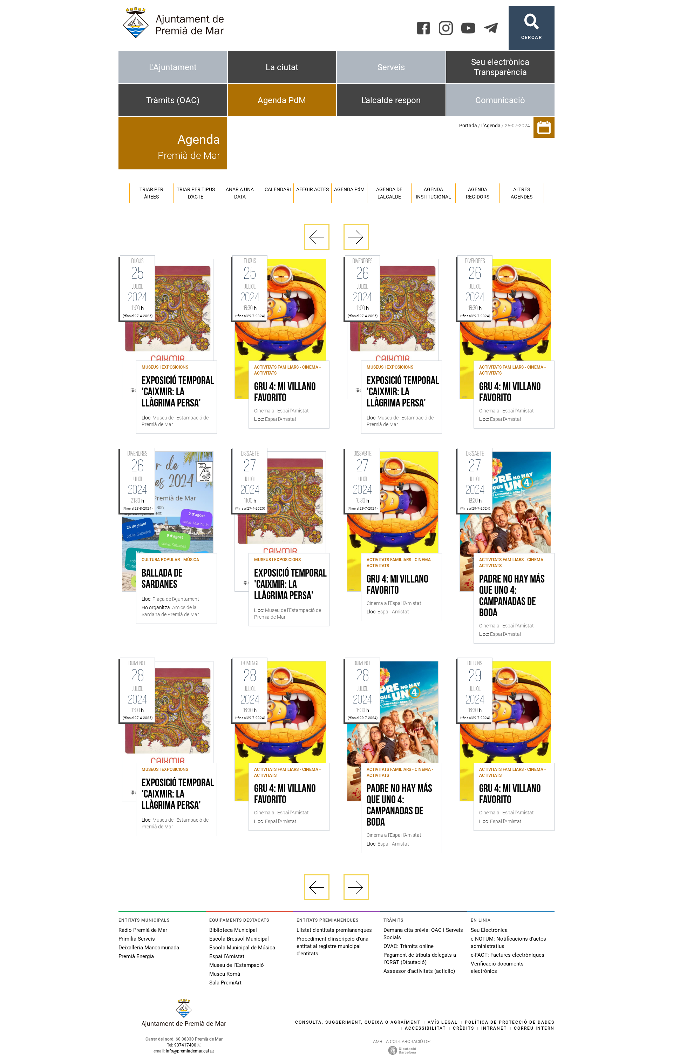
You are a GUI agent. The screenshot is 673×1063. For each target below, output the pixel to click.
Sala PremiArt (225, 983)
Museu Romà (224, 974)
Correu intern (534, 1028)
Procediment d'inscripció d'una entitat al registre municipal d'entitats (332, 946)
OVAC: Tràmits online (408, 946)
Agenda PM (349, 189)
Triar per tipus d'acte (196, 193)
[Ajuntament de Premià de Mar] (184, 1025)
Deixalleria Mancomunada (148, 947)
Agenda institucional (433, 193)
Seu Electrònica (489, 930)
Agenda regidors (477, 193)
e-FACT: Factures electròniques (507, 955)
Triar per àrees (151, 193)
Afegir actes (312, 189)
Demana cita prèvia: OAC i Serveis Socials (423, 934)
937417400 (185, 1045)
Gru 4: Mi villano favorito (285, 393)
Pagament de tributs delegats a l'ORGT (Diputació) (419, 959)
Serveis (391, 67)
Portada (468, 125)
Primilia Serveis (136, 939)
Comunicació (500, 100)
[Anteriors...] (316, 237)
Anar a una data (240, 193)
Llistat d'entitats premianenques (334, 930)
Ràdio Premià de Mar (142, 930)
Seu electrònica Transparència (500, 67)
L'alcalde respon (391, 100)
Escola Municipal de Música (242, 947)
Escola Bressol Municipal (239, 939)
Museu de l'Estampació (236, 965)
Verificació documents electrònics (497, 967)
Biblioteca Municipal (233, 930)
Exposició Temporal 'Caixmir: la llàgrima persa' (178, 392)
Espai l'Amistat (226, 956)
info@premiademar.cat (187, 1051)
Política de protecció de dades (510, 1022)
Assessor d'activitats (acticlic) (419, 971)
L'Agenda (491, 125)
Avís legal (443, 1022)
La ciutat (282, 67)
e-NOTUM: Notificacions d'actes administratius (508, 942)
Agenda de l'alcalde (389, 193)
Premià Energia (136, 956)
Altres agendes (521, 193)
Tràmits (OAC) (172, 100)
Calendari (278, 189)
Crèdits (463, 1028)
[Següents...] (356, 237)
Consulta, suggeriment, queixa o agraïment (358, 1022)
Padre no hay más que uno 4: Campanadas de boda (512, 596)
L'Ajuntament (173, 67)
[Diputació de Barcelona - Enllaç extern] (402, 1050)
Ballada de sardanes (162, 579)
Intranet (494, 1028)
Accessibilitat (425, 1028)
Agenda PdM (282, 100)
